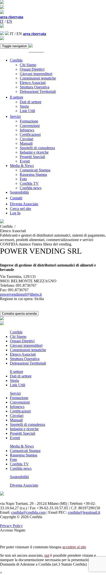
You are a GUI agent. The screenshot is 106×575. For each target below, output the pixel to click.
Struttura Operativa (34, 87)
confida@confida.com (28, 512)
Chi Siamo (28, 65)
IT (2, 21)
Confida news (30, 188)
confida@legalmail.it (84, 512)
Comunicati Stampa (35, 170)
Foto (23, 179)
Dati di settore (30, 102)
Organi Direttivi (32, 69)
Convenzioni (30, 125)
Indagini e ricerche (34, 152)
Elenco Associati (33, 83)
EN (9, 21)
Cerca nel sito (20, 208)
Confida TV (29, 183)
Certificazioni (30, 134)
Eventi (25, 161)
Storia (24, 106)
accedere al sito (74, 547)
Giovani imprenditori (36, 74)
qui (46, 555)
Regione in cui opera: (16, 299)
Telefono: (7, 285)
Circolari (26, 139)
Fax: (3, 290)
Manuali (26, 143)
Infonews (27, 130)
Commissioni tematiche (38, 78)
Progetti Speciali (32, 157)
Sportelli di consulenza (37, 148)
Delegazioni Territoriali (38, 91)
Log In (15, 213)
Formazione (29, 121)
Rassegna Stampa (33, 174)
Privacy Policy (11, 526)
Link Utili (27, 111)
